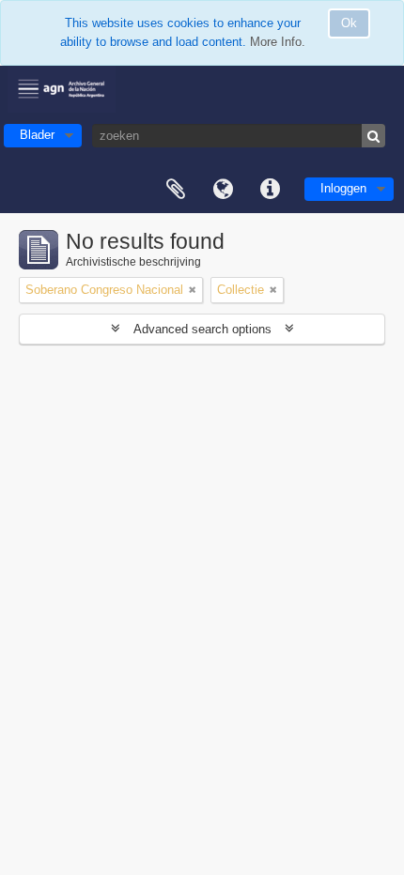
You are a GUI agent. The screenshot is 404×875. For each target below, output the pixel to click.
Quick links (269, 189)
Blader (37, 135)
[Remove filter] (192, 290)
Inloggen (343, 188)
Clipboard (175, 189)
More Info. (277, 42)
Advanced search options (202, 329)
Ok (349, 23)
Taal (222, 189)
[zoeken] (373, 135)
